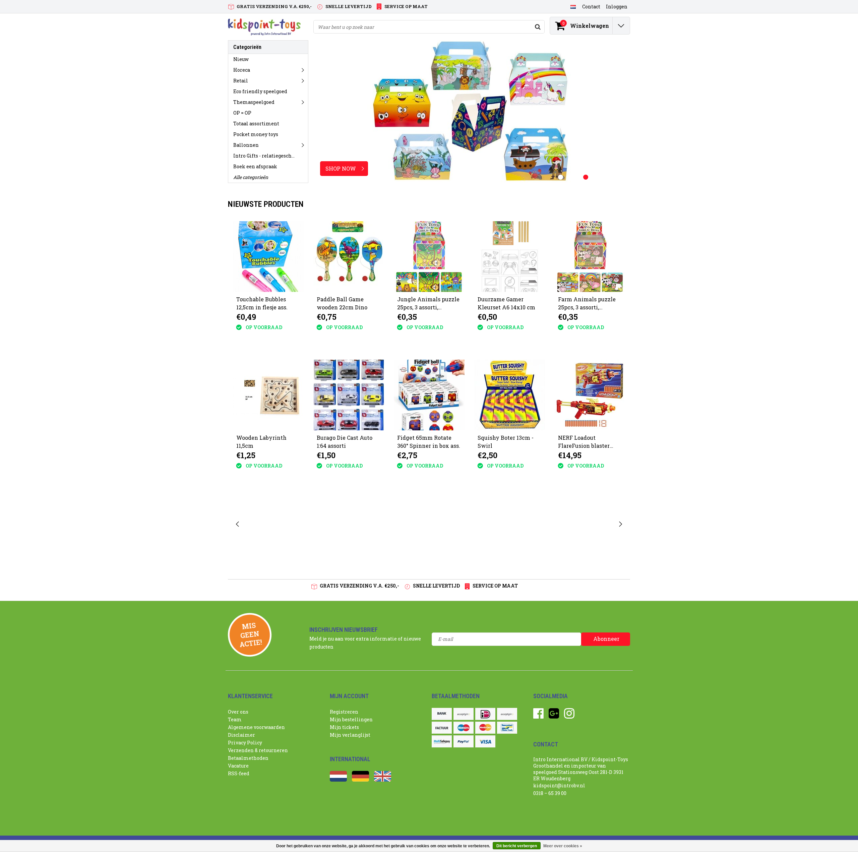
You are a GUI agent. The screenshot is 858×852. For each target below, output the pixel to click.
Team (235, 719)
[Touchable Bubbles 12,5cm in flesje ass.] (268, 256)
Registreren (344, 712)
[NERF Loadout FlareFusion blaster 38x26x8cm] (590, 395)
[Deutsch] (360, 780)
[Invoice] (442, 728)
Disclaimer (241, 735)
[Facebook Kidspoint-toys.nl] (538, 716)
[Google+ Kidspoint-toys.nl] (554, 716)
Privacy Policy (245, 742)
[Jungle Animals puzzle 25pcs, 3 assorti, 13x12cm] (429, 256)
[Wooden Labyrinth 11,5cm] (268, 395)
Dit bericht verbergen (516, 846)
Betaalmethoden (248, 758)
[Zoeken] (538, 27)
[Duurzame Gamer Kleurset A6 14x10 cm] (509, 256)
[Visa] (485, 741)
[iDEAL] (485, 714)
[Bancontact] (507, 728)
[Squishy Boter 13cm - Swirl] (509, 395)
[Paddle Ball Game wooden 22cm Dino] (348, 256)
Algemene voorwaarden (256, 727)
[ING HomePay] (507, 714)
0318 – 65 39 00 (549, 793)
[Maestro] (463, 728)
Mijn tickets (344, 727)
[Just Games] (323, 524)
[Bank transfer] (442, 714)
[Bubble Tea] (270, 524)
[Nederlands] (572, 6)
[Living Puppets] (482, 524)
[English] (382, 780)
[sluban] (535, 524)
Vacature (238, 766)
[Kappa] (376, 524)
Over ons (238, 712)
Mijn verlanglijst (350, 735)
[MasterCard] (485, 728)
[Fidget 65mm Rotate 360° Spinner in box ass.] (429, 395)
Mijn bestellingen (351, 719)
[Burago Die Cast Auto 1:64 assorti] (348, 395)
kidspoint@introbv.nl (559, 785)
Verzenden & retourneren (258, 750)
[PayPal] (463, 741)
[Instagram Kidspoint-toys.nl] (569, 716)
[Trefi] (588, 524)
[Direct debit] (463, 714)
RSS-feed (238, 773)
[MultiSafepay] (442, 741)
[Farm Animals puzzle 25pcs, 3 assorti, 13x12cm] (590, 256)
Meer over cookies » (562, 846)
